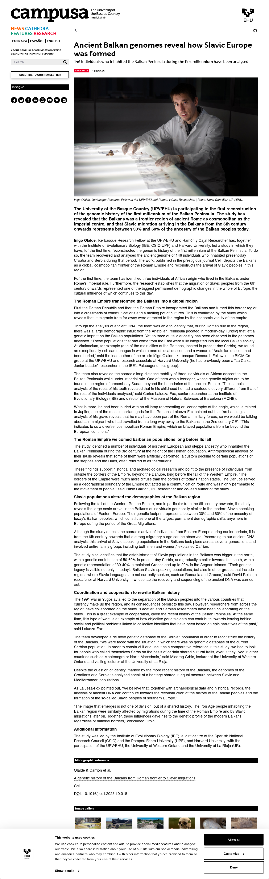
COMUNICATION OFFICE (47, 50)
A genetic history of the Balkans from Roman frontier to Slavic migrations (134, 777)
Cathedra (37, 28)
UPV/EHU (49, 53)
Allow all (234, 840)
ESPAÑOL (37, 41)
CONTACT (36, 53)
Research (45, 33)
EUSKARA (19, 41)
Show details (64, 870)
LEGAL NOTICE (19, 53)
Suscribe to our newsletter (40, 75)
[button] (88, 825)
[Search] (65, 62)
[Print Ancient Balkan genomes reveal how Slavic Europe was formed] (255, 30)
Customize (231, 853)
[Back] (75, 30)
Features (22, 33)
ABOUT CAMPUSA (21, 50)
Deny (234, 867)
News (17, 28)
